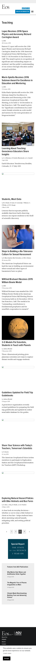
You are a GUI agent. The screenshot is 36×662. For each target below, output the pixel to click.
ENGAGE (4, 639)
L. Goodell (29, 158)
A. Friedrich (23, 505)
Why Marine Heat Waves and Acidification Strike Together (16, 573)
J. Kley (10, 505)
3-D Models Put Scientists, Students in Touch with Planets (16, 344)
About (4, 637)
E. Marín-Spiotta (7, 258)
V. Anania (6, 452)
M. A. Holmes (27, 258)
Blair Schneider (17, 258)
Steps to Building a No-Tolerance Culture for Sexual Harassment (17, 253)
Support (26, 8)
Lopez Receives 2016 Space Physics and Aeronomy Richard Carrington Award (16, 34)
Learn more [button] (7, 653)
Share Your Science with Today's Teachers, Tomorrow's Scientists (17, 447)
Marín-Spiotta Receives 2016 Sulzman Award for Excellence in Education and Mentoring (17, 80)
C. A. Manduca (7, 158)
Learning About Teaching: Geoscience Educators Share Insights (15, 151)
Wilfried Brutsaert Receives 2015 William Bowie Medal (17, 281)
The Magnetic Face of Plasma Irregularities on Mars (16, 584)
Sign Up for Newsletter (22, 11)
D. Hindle (14, 505)
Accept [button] (6, 658)
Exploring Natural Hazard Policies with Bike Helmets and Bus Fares (17, 500)
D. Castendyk (18, 203)
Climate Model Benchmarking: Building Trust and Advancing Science (17, 595)
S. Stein (5, 505)
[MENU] (32, 11)
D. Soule (12, 203)
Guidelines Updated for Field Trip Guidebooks (17, 394)
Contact (4, 644)
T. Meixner (26, 203)
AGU (4, 41)
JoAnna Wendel (7, 349)
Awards (4, 642)
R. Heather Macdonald (18, 158)
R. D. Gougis (12, 205)
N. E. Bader (6, 203)
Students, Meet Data (11, 199)
